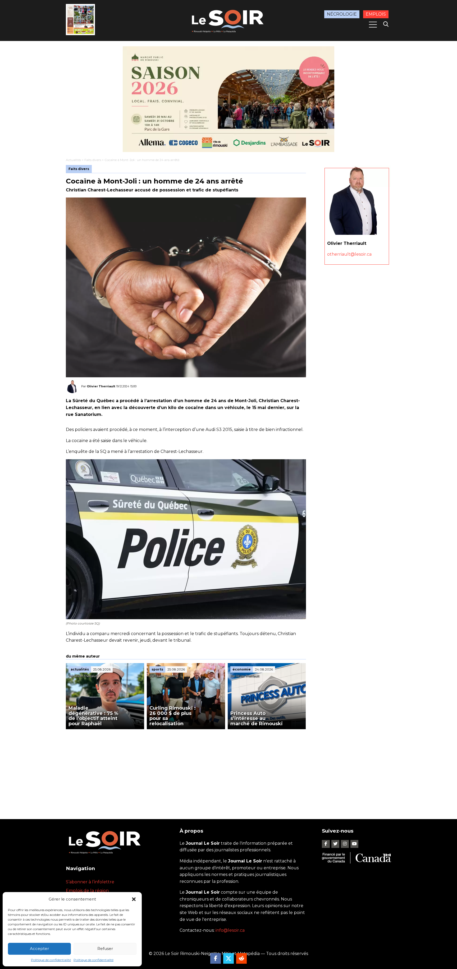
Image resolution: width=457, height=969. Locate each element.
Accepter (39, 948)
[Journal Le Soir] (228, 20)
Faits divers (92, 160)
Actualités (73, 160)
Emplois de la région (87, 890)
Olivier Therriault (101, 386)
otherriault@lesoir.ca (349, 254)
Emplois (376, 14)
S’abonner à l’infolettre (90, 881)
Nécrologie (342, 14)
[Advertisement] (186, 769)
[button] (133, 899)
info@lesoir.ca (230, 930)
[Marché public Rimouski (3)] (228, 99)
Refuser (105, 948)
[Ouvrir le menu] (373, 24)
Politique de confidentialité (51, 960)
